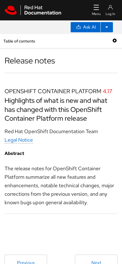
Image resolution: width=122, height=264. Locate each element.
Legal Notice (19, 140)
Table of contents (19, 41)
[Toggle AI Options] (106, 27)
